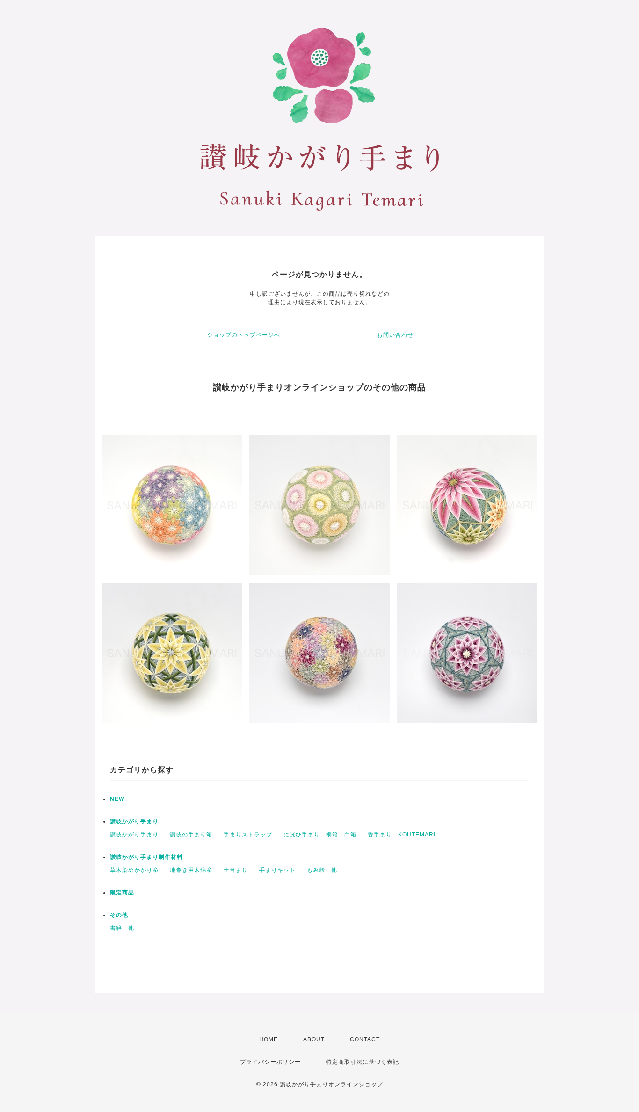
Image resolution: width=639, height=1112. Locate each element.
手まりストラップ (248, 834)
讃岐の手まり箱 (191, 834)
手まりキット (277, 870)
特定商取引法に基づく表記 (362, 1062)
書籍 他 (122, 928)
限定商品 (122, 892)
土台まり (236, 870)
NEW (117, 799)
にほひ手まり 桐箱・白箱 (319, 834)
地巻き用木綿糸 (191, 870)
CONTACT (365, 1039)
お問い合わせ (395, 335)
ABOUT (314, 1039)
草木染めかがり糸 (134, 870)
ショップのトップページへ (243, 335)
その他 (119, 915)
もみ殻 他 (322, 870)
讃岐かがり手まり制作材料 (146, 857)
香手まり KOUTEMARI (402, 834)
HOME (268, 1039)
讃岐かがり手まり (134, 821)
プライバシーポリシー (270, 1062)
